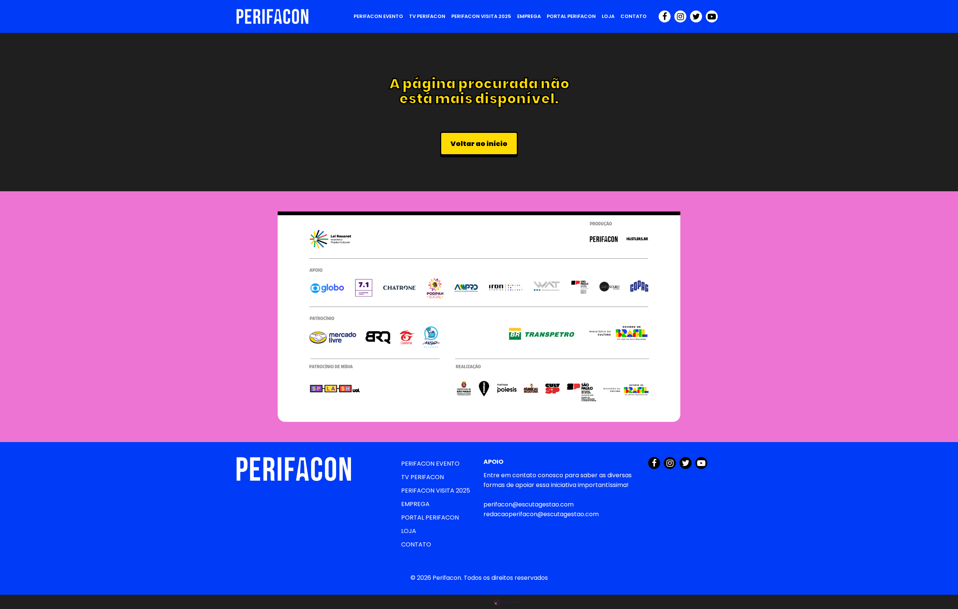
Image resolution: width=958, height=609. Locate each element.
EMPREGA (529, 16)
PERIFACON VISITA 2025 (481, 16)
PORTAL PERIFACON (571, 16)
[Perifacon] (272, 16)
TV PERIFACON (427, 16)
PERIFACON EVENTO (378, 16)
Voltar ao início (479, 143)
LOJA (608, 16)
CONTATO (633, 16)
